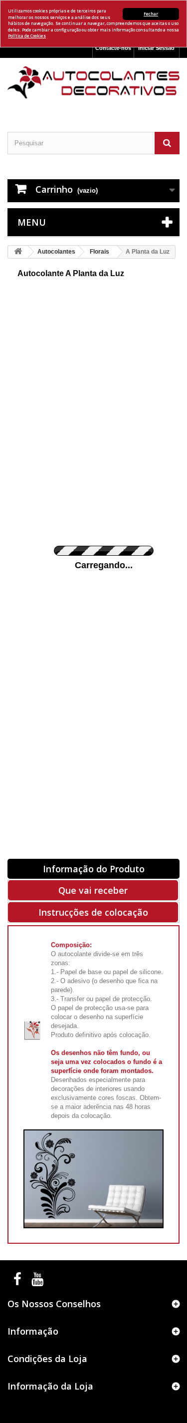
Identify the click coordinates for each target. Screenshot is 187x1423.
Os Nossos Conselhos (54, 1304)
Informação (32, 1331)
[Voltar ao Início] (17, 252)
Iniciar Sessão (156, 48)
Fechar (151, 13)
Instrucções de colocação (93, 912)
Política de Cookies (27, 35)
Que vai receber (93, 890)
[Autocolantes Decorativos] (93, 82)
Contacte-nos (113, 48)
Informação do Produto (94, 869)
